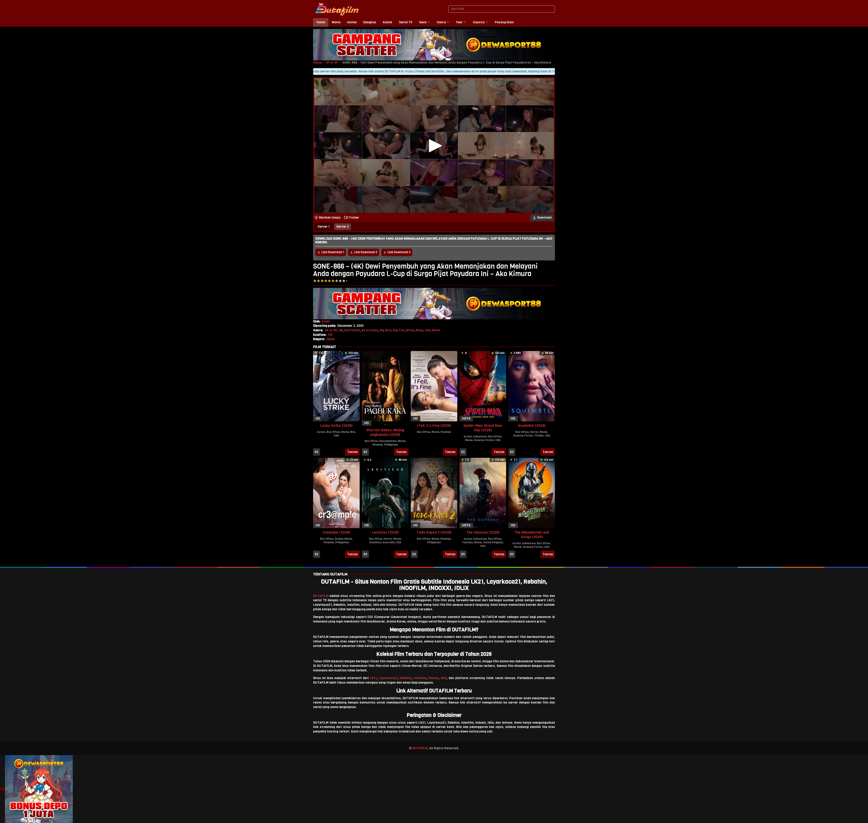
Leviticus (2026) (385, 532)
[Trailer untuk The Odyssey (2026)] (463, 554)
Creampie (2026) (336, 532)
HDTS (466, 418)
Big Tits (399, 330)
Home (317, 62)
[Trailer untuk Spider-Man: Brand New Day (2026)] (463, 452)
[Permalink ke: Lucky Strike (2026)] (336, 386)
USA (336, 435)
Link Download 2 (365, 252)
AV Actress (369, 330)
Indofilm (420, 678)
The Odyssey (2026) (483, 532)
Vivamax (377, 444)
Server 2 (342, 226)
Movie (436, 330)
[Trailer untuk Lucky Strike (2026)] (316, 452)
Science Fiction (484, 440)
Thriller (539, 435)
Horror (534, 432)
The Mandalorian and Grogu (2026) (531, 534)
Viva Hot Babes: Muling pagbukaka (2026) (385, 432)
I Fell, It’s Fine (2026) (434, 425)
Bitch (410, 330)
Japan (330, 339)
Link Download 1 (332, 252)
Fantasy (467, 542)
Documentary (387, 441)
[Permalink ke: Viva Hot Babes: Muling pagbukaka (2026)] (385, 386)
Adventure (480, 436)
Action (321, 432)
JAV (427, 330)
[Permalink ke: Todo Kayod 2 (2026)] (434, 493)
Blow (419, 330)
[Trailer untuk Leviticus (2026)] (365, 554)
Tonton (352, 452)
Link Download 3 (398, 252)
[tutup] (2, 789)
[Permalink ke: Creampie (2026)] (336, 493)
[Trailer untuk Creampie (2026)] (316, 554)
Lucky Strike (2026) (336, 425)
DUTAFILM (320, 596)
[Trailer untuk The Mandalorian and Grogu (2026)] (511, 554)
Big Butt (386, 330)
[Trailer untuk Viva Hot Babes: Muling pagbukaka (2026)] (365, 452)
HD (330, 335)
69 (340, 330)
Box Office (333, 432)
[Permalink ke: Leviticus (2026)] (385, 493)
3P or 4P (332, 62)
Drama (339, 539)
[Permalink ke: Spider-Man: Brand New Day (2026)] (482, 386)
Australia (388, 542)
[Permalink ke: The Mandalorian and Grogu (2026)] (531, 493)
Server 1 (324, 226)
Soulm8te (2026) (532, 425)
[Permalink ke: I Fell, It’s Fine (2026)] (434, 386)
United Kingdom (493, 542)
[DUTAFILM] (337, 9)
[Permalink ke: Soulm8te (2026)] (531, 386)
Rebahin (406, 678)
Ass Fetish (352, 330)
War (352, 432)
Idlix (444, 678)
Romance (375, 542)
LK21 (373, 678)
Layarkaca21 (388, 678)
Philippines (391, 444)
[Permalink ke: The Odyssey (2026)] (482, 493)
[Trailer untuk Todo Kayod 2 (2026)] (414, 554)
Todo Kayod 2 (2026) (434, 532)
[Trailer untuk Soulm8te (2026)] (511, 452)
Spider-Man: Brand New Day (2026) (482, 427)
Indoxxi (433, 678)
